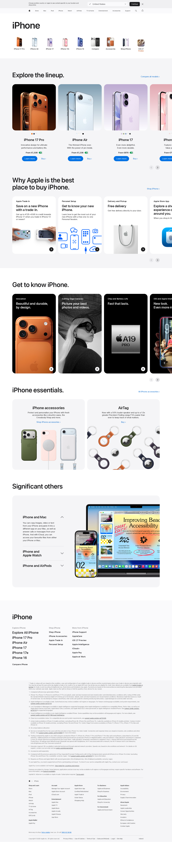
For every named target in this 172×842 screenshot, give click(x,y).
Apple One (55, 802)
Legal (113, 839)
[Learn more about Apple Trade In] (34, 225)
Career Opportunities (127, 811)
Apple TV (54, 805)
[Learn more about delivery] (126, 225)
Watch (31, 800)
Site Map (120, 839)
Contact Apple (125, 826)
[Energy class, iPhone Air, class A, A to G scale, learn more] (86, 152)
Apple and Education (104, 799)
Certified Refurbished (81, 791)
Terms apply (80, 774)
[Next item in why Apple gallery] (158, 260)
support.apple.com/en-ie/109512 (81, 756)
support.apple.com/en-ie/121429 (95, 718)
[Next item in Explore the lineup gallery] (158, 167)
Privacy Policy (68, 839)
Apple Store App (80, 788)
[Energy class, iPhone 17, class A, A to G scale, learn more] (131, 152)
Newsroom (123, 805)
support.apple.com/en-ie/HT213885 (50, 733)
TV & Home (32, 806)
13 (130, 415)
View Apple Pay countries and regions (67, 766)
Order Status (79, 797)
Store (30, 788)
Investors (123, 817)
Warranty (123, 814)
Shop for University (103, 802)
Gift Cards (32, 815)
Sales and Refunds (103, 839)
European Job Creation (127, 823)
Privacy (122, 794)
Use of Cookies (79, 839)
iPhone (31, 797)
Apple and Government (104, 810)
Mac (30, 791)
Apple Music (55, 808)
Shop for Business (103, 791)
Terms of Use (91, 839)
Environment (124, 791)
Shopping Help (79, 800)
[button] (107, 4)
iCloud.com (55, 794)
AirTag (31, 809)
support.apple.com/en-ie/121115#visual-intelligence (47, 715)
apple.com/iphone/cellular (64, 748)
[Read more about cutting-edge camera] (80, 333)
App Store (55, 817)
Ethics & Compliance (127, 820)
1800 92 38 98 (66, 832)
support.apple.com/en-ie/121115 (41, 703)
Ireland (141, 839)
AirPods (31, 803)
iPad (30, 794)
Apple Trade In (79, 794)
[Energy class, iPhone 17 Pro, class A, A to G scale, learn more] (40, 152)
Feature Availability (49, 771)
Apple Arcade (56, 811)
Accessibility (124, 788)
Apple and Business (103, 788)
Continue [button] (134, 4)
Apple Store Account (58, 791)
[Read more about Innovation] (34, 333)
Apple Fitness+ (56, 814)
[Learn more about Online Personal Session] (80, 225)
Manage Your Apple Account (61, 788)
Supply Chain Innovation (128, 797)
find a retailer (46, 832)
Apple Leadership (126, 808)
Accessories (33, 812)
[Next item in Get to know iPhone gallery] (158, 380)
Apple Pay (32, 823)
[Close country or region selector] (142, 4)
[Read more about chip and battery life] (126, 333)
